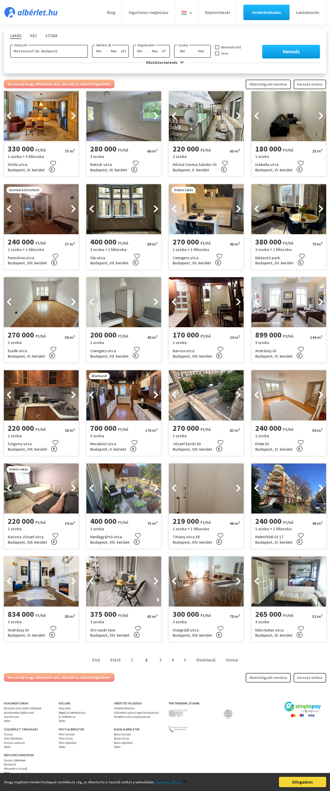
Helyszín (20, 45)
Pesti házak (66, 738)
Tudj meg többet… (169, 782)
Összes (8, 734)
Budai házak (121, 738)
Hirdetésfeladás (266, 12)
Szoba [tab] (51, 35)
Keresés (291, 51)
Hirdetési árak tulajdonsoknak (132, 717)
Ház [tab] (33, 35)
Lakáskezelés (307, 12)
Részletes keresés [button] (162, 62)
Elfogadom (302, 782)
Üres (224, 53)
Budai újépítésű (123, 743)
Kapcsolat (65, 708)
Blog (111, 12)
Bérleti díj (103, 45)
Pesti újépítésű (68, 743)
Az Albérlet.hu (67, 717)
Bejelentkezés (217, 12)
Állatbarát (10, 764)
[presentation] (9, 116)
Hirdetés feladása (124, 708)
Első (96, 659)
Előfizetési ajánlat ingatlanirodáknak (136, 712)
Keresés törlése (310, 84)
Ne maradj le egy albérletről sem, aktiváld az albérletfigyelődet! (59, 84)
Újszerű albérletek (15, 760)
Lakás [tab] (15, 35)
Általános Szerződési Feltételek (23, 708)
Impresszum (11, 717)
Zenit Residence (13, 738)
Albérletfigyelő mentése (268, 84)
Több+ (7, 721)
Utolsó (232, 659)
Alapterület (146, 45)
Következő (206, 659)
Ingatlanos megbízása (148, 12)
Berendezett (231, 47)
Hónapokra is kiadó (15, 768)
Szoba (183, 45)
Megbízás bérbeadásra (72, 712)
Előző (115, 659)
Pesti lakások (67, 734)
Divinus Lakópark (14, 743)
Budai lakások (122, 734)
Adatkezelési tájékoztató (19, 712)
